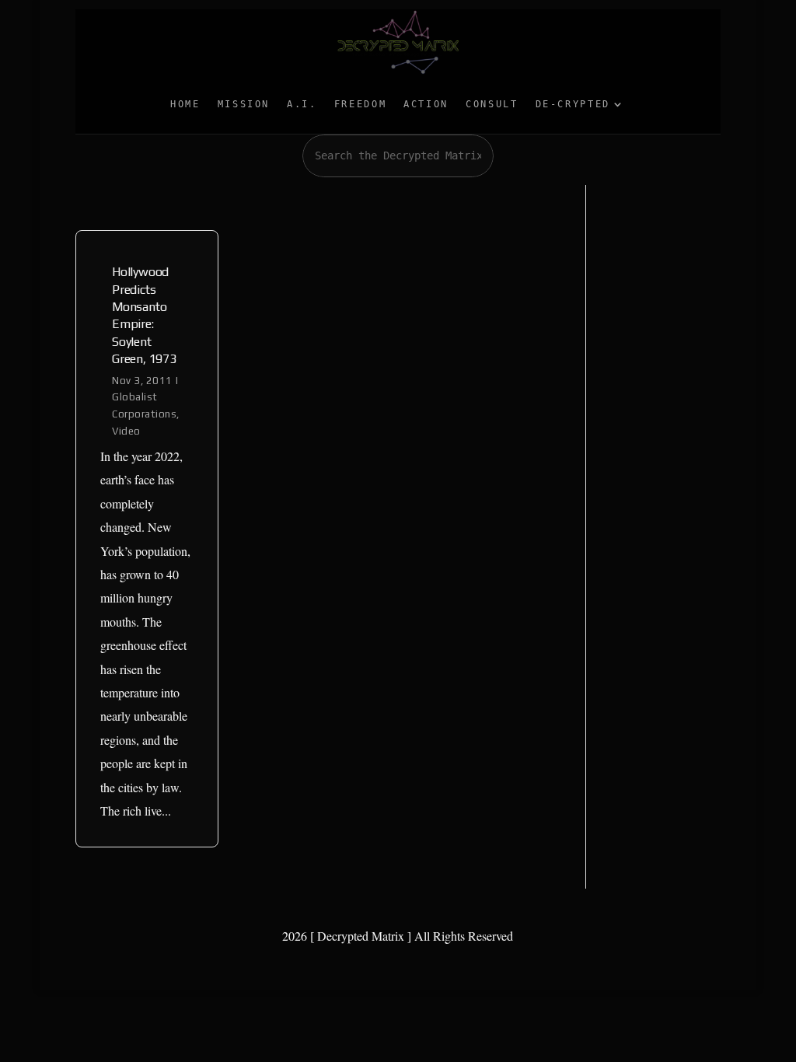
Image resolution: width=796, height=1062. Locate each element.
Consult (492, 104)
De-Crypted (573, 104)
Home (185, 104)
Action (426, 104)
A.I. (302, 104)
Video (126, 431)
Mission (244, 104)
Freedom (360, 104)
